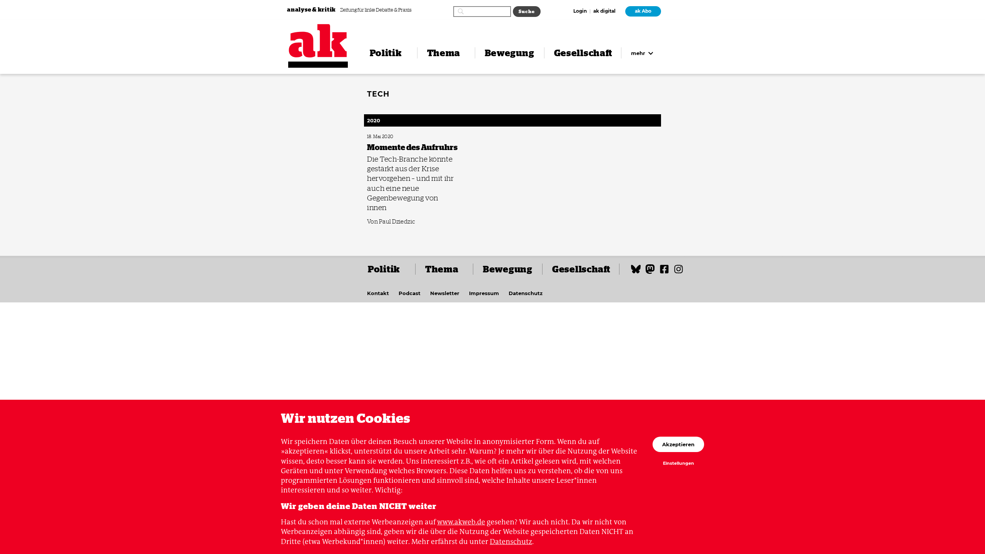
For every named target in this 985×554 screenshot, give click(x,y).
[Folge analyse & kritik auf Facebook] (664, 272)
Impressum (484, 293)
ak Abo (643, 11)
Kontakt (378, 293)
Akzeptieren (678, 444)
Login (580, 11)
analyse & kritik (312, 9)
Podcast (410, 293)
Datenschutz (526, 293)
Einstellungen (678, 463)
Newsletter (444, 293)
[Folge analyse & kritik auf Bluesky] (636, 272)
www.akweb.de (461, 522)
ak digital (604, 11)
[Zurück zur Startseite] (318, 40)
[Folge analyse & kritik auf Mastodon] (650, 272)
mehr (639, 53)
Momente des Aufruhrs (387, 136)
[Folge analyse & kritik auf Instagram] (678, 272)
